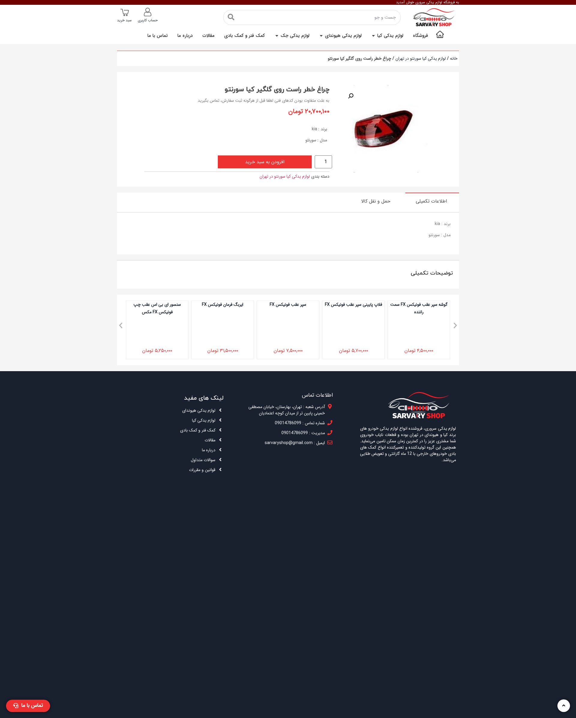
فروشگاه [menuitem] (420, 35)
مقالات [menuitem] (208, 35)
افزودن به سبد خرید (264, 162)
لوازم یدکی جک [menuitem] (294, 35)
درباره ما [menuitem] (185, 35)
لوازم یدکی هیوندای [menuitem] (343, 35)
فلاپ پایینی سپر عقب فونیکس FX (353, 304)
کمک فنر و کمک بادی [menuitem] (244, 35)
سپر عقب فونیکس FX (288, 304)
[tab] (432, 201)
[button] (373, 35)
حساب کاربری (148, 20)
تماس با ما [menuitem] (157, 35)
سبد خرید (124, 20)
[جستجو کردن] (231, 17)
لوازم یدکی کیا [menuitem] (390, 35)
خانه (454, 58)
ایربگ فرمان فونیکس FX (222, 304)
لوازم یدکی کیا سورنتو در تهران (420, 58)
